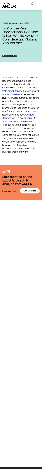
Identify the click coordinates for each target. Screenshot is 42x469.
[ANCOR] (18, 5)
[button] (32, 4)
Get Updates (30, 191)
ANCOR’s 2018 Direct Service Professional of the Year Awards (20, 91)
